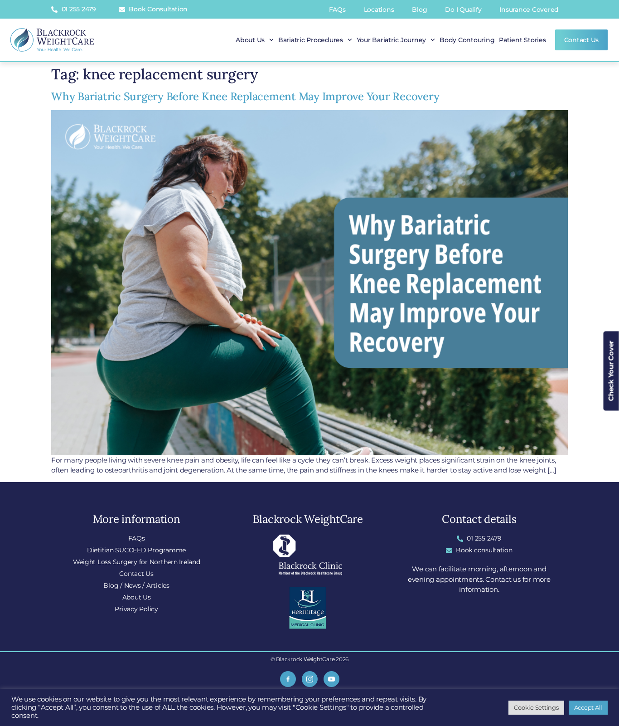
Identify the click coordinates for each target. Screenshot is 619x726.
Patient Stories (522, 40)
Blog (419, 9)
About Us (250, 40)
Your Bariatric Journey (391, 40)
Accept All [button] (588, 707)
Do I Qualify (463, 9)
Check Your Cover (611, 371)
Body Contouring (467, 40)
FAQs (337, 9)
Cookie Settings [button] (536, 707)
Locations (379, 9)
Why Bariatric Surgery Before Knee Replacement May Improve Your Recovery (245, 96)
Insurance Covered (529, 9)
